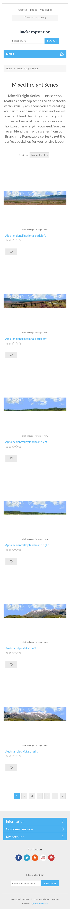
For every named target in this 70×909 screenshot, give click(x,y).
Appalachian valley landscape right (27, 545)
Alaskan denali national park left (25, 235)
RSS (35, 857)
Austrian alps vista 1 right (21, 751)
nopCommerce (40, 903)
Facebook (18, 857)
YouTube (43, 857)
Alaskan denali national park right (26, 338)
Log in (33, 10)
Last (63, 796)
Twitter (27, 857)
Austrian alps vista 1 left (20, 648)
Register (22, 10)
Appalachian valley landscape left (26, 442)
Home (9, 68)
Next (55, 796)
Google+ (51, 857)
